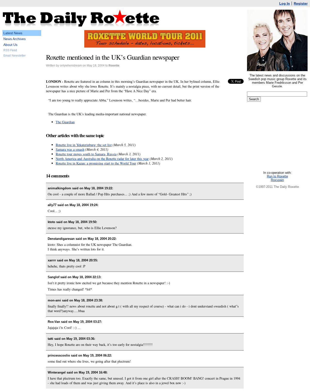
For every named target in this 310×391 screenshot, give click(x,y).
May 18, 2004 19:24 (83, 205)
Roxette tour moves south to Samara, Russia (86, 154)
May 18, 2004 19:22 (98, 188)
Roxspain (277, 180)
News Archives (14, 39)
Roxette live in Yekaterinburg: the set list (84, 144)
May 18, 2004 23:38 (88, 300)
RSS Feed (10, 50)
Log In (284, 3)
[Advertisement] (21, 134)
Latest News (12, 33)
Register (301, 3)
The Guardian (65, 122)
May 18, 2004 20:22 (102, 239)
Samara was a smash (70, 149)
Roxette (113, 65)
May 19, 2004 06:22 (97, 355)
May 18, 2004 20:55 (83, 260)
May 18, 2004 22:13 (86, 277)
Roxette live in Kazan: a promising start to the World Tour (96, 163)
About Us (10, 45)
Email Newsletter (14, 55)
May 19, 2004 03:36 (80, 339)
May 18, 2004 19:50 (82, 222)
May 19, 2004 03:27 (87, 322)
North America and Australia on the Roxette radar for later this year (102, 158)
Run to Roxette (277, 176)
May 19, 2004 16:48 (93, 372)
